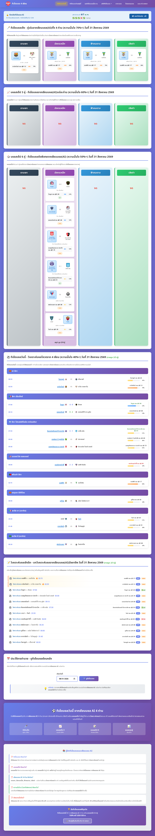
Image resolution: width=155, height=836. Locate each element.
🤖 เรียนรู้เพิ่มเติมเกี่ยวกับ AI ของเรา (77, 821)
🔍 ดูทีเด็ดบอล (89, 678)
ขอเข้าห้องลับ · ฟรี (140, 16)
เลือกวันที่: (60, 674)
